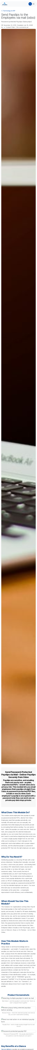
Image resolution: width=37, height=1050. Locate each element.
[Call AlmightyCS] (30, 3)
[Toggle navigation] (33, 4)
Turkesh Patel (10, 27)
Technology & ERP (9, 11)
